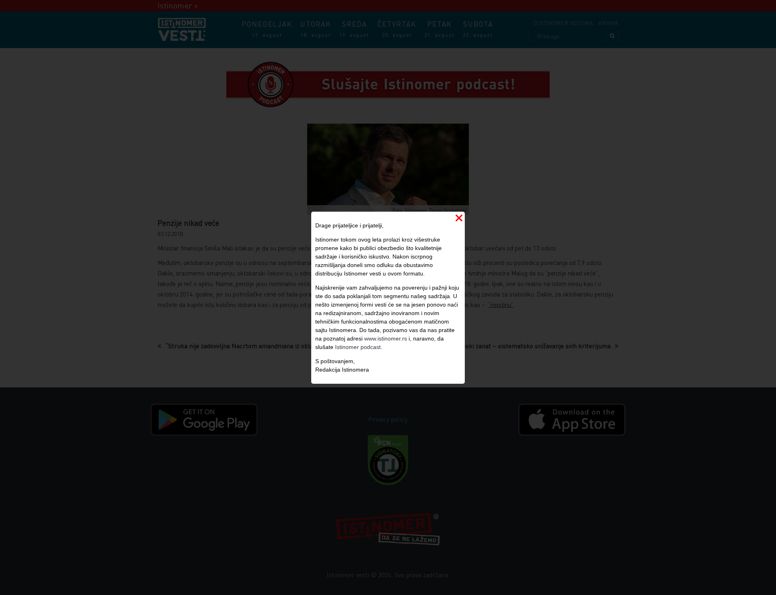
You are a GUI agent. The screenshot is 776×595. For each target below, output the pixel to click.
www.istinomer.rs (385, 338)
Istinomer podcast (358, 347)
